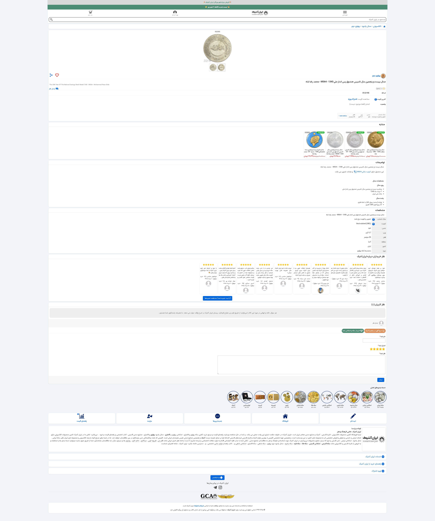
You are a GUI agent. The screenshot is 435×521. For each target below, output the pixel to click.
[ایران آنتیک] (385, 26)
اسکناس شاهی (241, 443)
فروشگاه (285, 421)
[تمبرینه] (273, 397)
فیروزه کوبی (152, 441)
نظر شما (382, 353)
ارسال (380, 380)
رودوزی (128, 441)
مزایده (149, 421)
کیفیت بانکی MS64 (364, 172)
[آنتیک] (233, 397)
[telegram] (215, 487)
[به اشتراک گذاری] (51, 75)
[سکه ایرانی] (380, 397)
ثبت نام (353, 421)
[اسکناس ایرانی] (367, 397)
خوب (374, 349)
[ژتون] (287, 397)
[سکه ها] (226, 496)
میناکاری (143, 441)
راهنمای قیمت (82, 421)
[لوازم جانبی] (247, 397)
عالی (371, 349)
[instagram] (220, 487)
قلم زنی (160, 441)
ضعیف (383, 349)
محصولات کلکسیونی (62, 435)
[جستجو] (51, 19)
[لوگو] (259, 13)
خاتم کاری (135, 441)
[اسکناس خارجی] (327, 397)
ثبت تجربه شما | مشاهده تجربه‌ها (217, 298)
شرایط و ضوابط (199, 506)
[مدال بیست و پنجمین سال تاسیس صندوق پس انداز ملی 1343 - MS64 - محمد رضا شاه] (217, 48)
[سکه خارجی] (340, 397)
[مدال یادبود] (354, 397)
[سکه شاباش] (300, 397)
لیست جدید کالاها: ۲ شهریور (217, 7)
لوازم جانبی (218, 443)
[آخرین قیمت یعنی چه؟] (376, 99)
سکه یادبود (288, 443)
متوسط (377, 349)
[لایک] (57, 75)
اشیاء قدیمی (246, 438)
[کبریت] (260, 397)
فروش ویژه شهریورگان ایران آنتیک (217, 2)
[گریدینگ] (209, 496)
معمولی (380, 349)
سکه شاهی (262, 443)
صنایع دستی (188, 438)
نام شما (383, 336)
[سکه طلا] (313, 397)
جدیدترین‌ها (217, 421)
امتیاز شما (382, 346)
